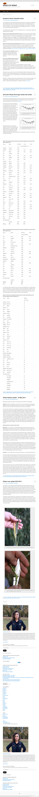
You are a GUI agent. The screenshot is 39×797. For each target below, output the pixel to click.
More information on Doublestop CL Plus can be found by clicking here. (23, 48)
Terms (4, 720)
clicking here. (19, 101)
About (7, 11)
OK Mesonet (27, 597)
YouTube (20, 662)
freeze (7, 597)
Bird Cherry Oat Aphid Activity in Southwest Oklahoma (11, 679)
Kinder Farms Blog (6, 666)
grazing (28, 391)
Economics (4, 692)
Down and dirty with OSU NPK (7, 671)
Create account (5, 714)
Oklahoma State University (27, 88)
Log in (4, 715)
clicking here (28, 80)
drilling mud (5, 690)
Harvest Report (5, 698)
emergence (4, 693)
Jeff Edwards (12, 88)
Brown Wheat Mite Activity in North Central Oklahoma (11, 680)
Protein (4, 705)
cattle (15, 391)
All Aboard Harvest (6, 667)
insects (4, 700)
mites (4, 701)
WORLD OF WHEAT (10, 5)
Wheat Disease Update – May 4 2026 (8, 676)
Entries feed (5, 716)
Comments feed (5, 717)
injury (8, 597)
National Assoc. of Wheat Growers (8, 668)
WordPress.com (5, 718)
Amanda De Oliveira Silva (14, 20)
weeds (4, 89)
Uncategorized (5, 707)
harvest (4, 697)
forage (26, 391)
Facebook (19, 662)
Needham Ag (5, 670)
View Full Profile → (5, 642)
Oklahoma (21, 88)
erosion (4, 694)
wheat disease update (15, 476)
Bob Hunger (7, 475)
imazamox (4, 88)
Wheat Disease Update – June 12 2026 (9, 675)
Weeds (4, 709)
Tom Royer (4, 706)
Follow (5, 650)
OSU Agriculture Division (6, 722)
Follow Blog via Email (8, 644)
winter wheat (9, 89)
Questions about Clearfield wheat (13, 18)
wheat (6, 89)
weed (33, 88)
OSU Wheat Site (5, 656)
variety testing (8, 391)
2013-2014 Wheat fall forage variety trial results (17, 94)
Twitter (18, 662)
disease (10, 475)
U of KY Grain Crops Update (7, 669)
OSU (32, 88)
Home (4, 11)
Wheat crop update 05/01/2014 (12, 481)
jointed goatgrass (17, 88)
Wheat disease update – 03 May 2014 (14, 397)
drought (4, 691)
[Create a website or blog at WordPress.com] (19, 793)
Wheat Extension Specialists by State (9, 657)
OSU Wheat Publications (7, 658)
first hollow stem (22, 391)
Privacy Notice (5, 721)
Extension (18, 391)
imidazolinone (8, 88)
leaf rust (26, 475)
